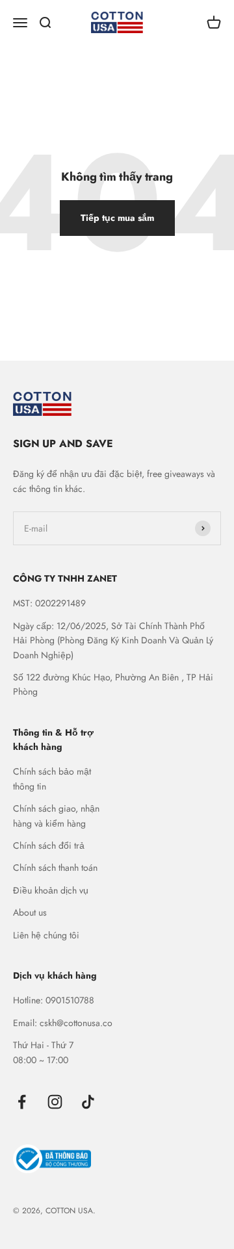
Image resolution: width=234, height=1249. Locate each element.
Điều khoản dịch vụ (50, 890)
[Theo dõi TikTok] (88, 1102)
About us (30, 912)
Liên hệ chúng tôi (46, 935)
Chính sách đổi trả (48, 845)
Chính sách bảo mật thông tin (52, 778)
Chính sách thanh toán (55, 867)
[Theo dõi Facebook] (22, 1102)
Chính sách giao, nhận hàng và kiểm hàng (56, 815)
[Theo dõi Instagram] (55, 1102)
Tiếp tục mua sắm (117, 217)
